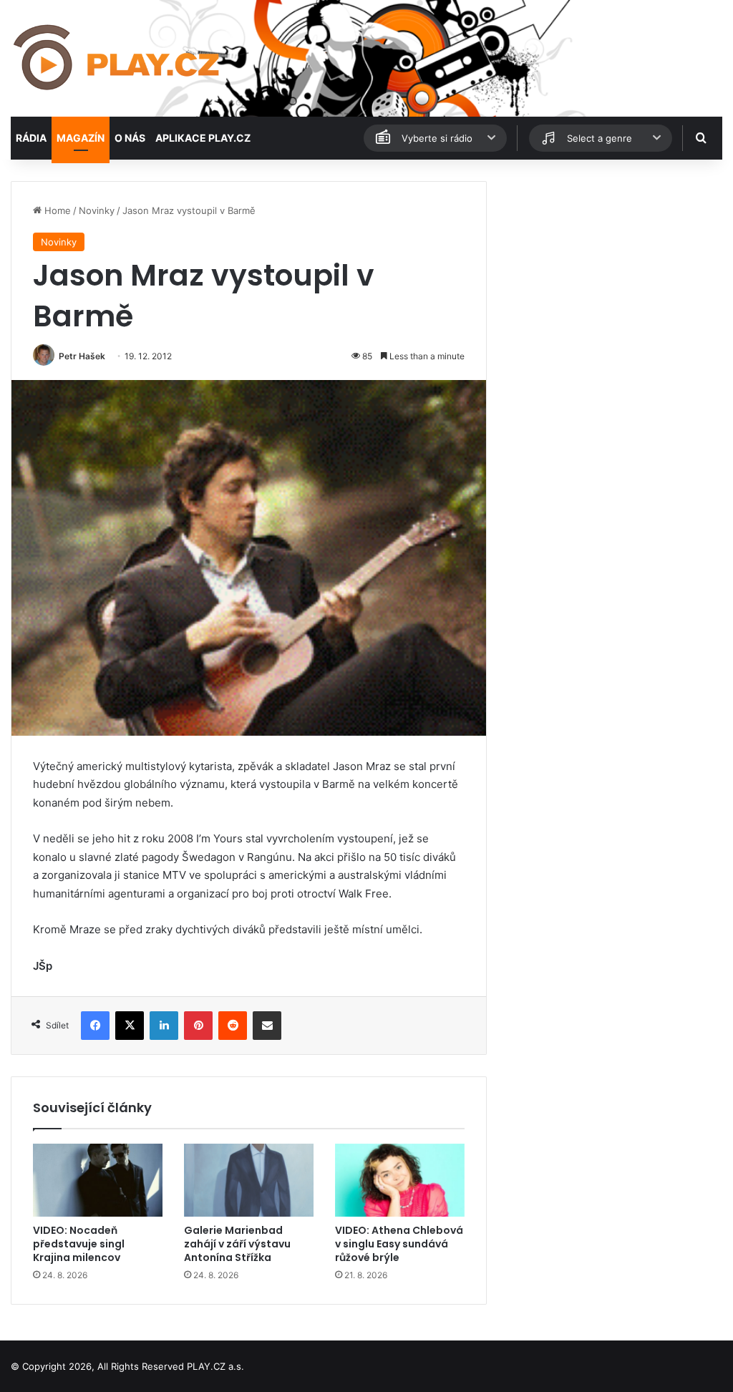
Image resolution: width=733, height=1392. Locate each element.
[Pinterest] (198, 1025)
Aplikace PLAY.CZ (203, 138)
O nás (130, 138)
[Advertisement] (611, 270)
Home (56, 210)
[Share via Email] (267, 1025)
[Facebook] (95, 1025)
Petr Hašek (82, 356)
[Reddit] (232, 1025)
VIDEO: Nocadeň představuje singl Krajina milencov (79, 1244)
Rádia (31, 138)
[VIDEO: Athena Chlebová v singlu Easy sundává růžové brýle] (400, 1180)
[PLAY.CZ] (118, 58)
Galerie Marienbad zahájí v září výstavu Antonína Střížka (237, 1244)
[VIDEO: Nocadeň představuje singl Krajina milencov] (97, 1180)
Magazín (81, 138)
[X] (129, 1025)
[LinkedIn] (164, 1025)
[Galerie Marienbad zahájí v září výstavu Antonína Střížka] (249, 1180)
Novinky (97, 210)
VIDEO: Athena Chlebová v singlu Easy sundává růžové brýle (399, 1244)
